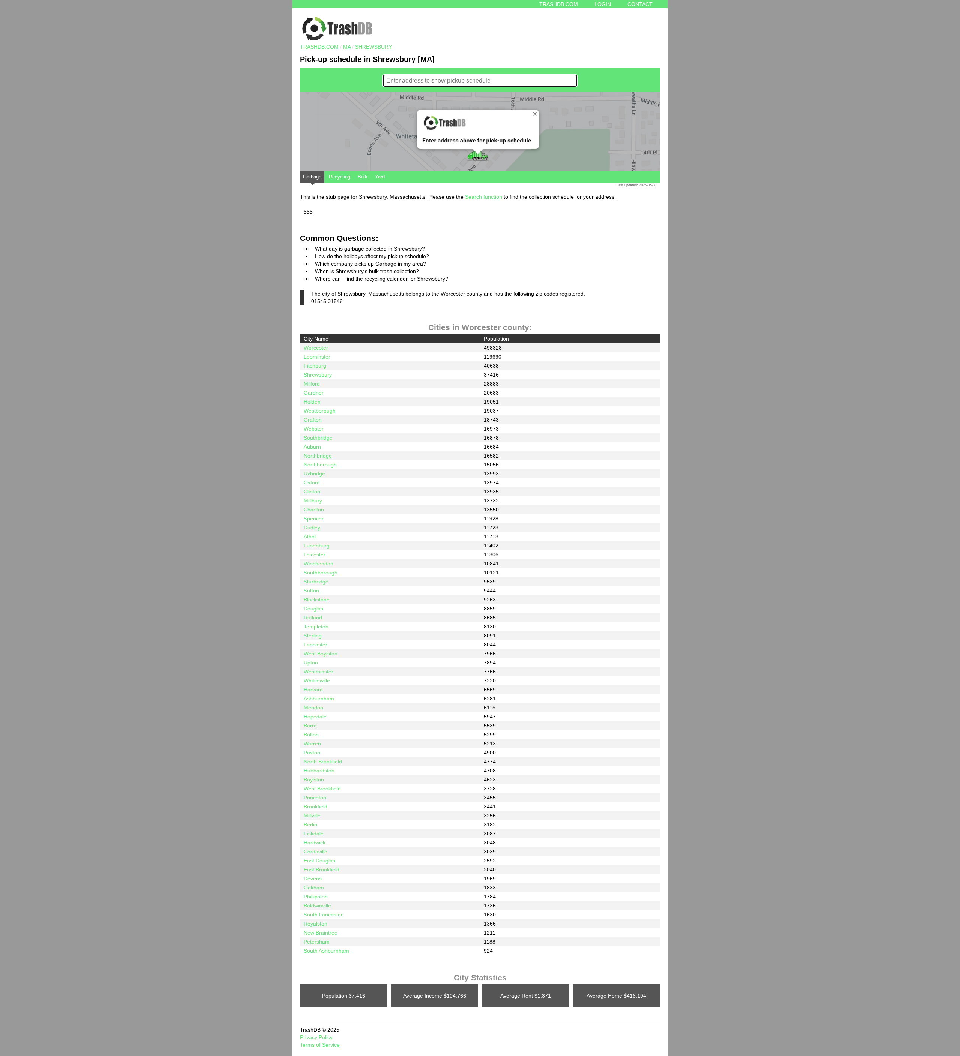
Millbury (313, 501)
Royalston (315, 924)
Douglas (313, 609)
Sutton (311, 591)
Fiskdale (314, 834)
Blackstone (317, 600)
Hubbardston (319, 771)
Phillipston (316, 897)
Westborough (320, 411)
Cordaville (315, 852)
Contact (639, 4)
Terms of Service (320, 1045)
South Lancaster (323, 915)
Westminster (318, 672)
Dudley (312, 528)
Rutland (313, 618)
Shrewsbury (373, 47)
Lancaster (315, 645)
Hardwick (315, 843)
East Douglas (319, 861)
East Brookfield (321, 870)
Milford (312, 384)
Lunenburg (317, 546)
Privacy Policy (316, 1037)
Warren (312, 744)
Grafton (313, 420)
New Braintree (321, 933)
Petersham (317, 942)
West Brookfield (322, 789)
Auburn (312, 447)
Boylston (314, 780)
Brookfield (315, 807)
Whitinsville (317, 681)
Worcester (316, 348)
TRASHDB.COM (319, 47)
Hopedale (315, 717)
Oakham (314, 888)
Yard (380, 177)
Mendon (313, 708)
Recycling (339, 177)
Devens (313, 879)
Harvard (313, 690)
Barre (310, 726)
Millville (312, 816)
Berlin (310, 825)
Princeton (315, 798)
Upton (311, 663)
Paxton (312, 753)
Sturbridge (316, 582)
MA (347, 47)
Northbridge (318, 456)
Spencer (314, 519)
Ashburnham (319, 699)
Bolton (311, 735)
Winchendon (318, 564)
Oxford (312, 483)
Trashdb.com (558, 4)
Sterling (313, 636)
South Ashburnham (326, 951)
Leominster (317, 357)
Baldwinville (317, 906)
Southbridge (318, 438)
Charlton (314, 510)
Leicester (315, 555)
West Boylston (321, 654)
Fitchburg (315, 366)
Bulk (363, 177)
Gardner (314, 393)
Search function (483, 197)
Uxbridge (314, 474)
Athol (310, 537)
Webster (314, 429)
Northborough (320, 465)
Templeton (316, 627)
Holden (312, 402)
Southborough (321, 573)
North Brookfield (323, 762)
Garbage (312, 177)
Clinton (312, 492)
